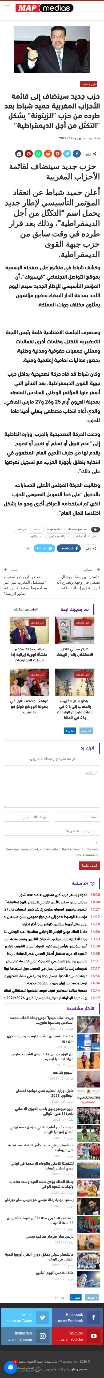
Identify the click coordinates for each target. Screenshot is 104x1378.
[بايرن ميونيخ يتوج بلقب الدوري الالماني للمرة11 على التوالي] (88, 1115)
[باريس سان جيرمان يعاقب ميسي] (88, 1242)
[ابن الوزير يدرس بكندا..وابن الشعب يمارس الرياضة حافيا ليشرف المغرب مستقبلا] (88, 1060)
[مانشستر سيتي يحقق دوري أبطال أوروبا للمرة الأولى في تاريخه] (88, 1261)
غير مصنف (88, 84)
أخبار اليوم (36, 536)
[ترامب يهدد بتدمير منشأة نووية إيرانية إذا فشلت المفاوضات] (29, 630)
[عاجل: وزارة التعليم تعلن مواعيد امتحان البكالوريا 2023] (88, 1097)
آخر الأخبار (21, 529)
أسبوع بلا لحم (63, 1073)
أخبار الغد (81, 536)
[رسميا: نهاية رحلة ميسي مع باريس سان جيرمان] (88, 1206)
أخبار (94, 536)
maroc (37, 529)
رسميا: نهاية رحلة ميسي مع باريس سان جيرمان (39, 1200)
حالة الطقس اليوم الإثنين (55, 1273)
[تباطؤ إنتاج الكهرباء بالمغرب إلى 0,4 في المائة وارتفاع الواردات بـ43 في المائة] (74, 682)
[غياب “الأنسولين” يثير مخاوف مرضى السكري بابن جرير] (88, 1042)
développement (77, 529)
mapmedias (54, 529)
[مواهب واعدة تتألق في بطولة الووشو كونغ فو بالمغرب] (29, 682)
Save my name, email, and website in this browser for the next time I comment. (52, 851)
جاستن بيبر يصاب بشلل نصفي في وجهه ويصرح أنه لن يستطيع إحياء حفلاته (78, 582)
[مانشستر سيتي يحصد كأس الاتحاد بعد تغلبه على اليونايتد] (88, 1151)
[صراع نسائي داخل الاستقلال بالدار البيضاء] (74, 630)
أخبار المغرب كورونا (59, 536)
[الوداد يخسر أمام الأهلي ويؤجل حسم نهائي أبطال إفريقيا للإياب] (88, 1133)
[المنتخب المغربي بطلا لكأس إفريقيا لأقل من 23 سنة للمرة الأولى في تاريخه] (88, 1224)
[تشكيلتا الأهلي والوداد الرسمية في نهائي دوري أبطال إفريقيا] (88, 1170)
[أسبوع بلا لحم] (88, 1079)
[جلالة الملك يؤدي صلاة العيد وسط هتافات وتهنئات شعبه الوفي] (88, 1188)
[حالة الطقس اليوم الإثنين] (88, 1279)
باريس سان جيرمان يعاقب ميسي (50, 1237)
